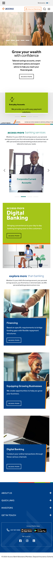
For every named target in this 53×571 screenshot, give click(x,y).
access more (13, 235)
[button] (17, 116)
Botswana (41, 3)
